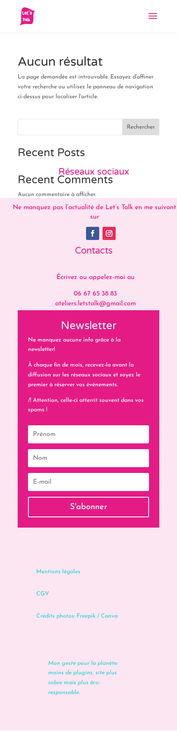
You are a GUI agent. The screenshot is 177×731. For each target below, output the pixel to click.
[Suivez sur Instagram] (109, 233)
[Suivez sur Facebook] (92, 233)
